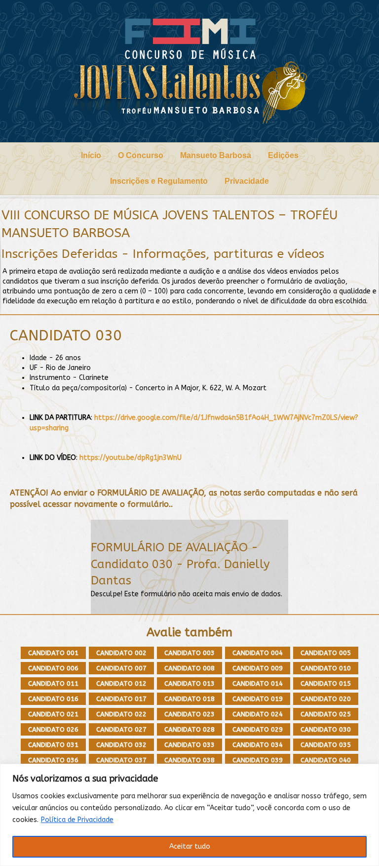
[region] (189, 815)
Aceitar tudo (189, 846)
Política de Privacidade (77, 820)
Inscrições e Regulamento (159, 181)
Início (91, 155)
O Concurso (140, 155)
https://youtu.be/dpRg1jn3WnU (130, 458)
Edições (283, 155)
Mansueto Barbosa (215, 155)
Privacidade (247, 181)
